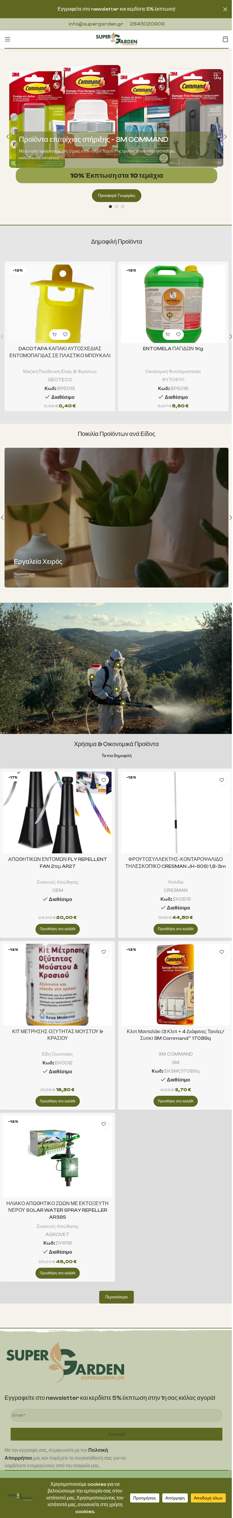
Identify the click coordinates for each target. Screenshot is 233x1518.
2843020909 (147, 24)
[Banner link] (116, 518)
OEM (57, 890)
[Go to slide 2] (116, 206)
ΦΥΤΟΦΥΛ (173, 379)
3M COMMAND (175, 1054)
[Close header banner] (225, 9)
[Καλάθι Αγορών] (225, 39)
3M (175, 1062)
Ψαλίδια (176, 882)
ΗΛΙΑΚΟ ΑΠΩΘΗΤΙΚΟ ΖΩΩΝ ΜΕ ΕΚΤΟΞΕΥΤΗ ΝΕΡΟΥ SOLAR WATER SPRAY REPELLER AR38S (57, 1210)
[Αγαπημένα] (65, 334)
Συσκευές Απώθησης (58, 882)
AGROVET (57, 1234)
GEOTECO (60, 379)
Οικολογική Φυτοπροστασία (173, 371)
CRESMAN (175, 890)
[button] (8, 137)
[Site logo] (116, 39)
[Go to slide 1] (110, 206)
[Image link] (65, 1362)
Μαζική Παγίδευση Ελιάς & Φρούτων (60, 371)
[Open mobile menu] (8, 39)
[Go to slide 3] (122, 206)
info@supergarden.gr (96, 24)
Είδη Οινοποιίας (57, 1054)
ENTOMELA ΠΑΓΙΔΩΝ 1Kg (173, 348)
